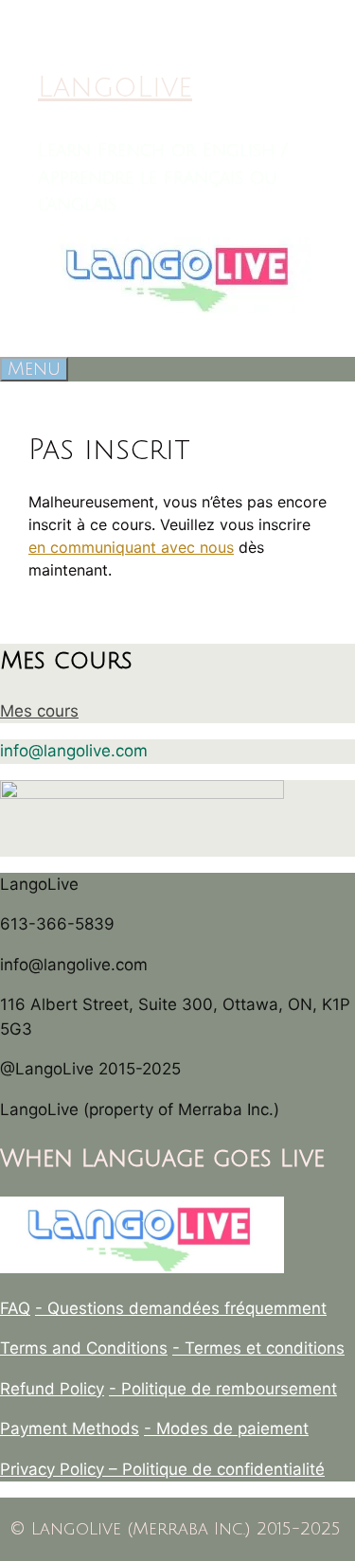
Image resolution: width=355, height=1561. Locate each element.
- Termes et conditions (258, 1348)
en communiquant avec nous (131, 547)
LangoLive (115, 87)
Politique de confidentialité (223, 1469)
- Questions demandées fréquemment (181, 1308)
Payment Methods (69, 1428)
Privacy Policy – (61, 1469)
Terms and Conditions (84, 1348)
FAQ (15, 1308)
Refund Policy (52, 1388)
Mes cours (39, 710)
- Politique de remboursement (223, 1388)
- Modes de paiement (226, 1428)
